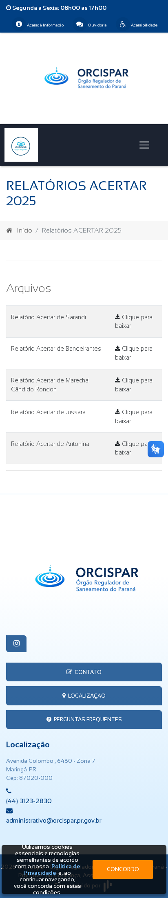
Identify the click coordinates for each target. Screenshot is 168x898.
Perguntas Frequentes (86, 719)
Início (24, 230)
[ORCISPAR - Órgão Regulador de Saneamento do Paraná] (84, 78)
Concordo (123, 869)
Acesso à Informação (45, 25)
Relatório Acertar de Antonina (50, 444)
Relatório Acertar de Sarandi (48, 317)
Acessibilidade (143, 25)
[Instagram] (16, 643)
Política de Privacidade (52, 869)
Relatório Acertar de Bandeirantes (56, 348)
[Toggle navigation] (144, 145)
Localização (86, 696)
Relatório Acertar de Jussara (48, 412)
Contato (87, 672)
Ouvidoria (97, 25)
